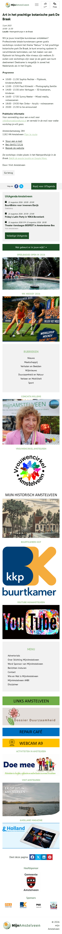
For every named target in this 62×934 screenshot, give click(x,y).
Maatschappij (31, 362)
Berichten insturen (17, 667)
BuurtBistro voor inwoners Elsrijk (22, 205)
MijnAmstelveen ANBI (18, 680)
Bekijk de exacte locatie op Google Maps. (28, 158)
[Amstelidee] (53, 905)
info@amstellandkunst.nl (14, 120)
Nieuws (31, 358)
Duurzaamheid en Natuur (31, 374)
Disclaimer (13, 684)
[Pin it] (50, 857)
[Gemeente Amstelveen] (31, 882)
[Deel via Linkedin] (44, 857)
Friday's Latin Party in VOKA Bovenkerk (24, 216)
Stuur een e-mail (13, 141)
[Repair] (31, 732)
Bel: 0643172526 (14, 144)
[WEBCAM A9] (31, 743)
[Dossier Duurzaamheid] (31, 716)
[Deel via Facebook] (32, 857)
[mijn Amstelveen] (16, 5)
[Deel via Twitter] (38, 857)
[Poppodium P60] (38, 905)
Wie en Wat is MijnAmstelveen (23, 676)
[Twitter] (21, 186)
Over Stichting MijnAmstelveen (23, 659)
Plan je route (30, 134)
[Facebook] (16, 186)
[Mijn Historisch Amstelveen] (31, 515)
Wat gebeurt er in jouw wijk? (30, 247)
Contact (12, 672)
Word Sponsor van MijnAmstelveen (25, 663)
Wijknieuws (31, 370)
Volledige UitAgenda (17, 235)
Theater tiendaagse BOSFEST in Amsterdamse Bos (30, 225)
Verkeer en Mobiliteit (31, 378)
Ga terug (8, 172)
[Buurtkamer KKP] (23, 905)
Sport (31, 382)
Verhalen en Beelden (31, 366)
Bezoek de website (14, 148)
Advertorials (14, 655)
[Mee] (8, 905)
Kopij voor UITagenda (44, 186)
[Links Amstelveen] (31, 700)
